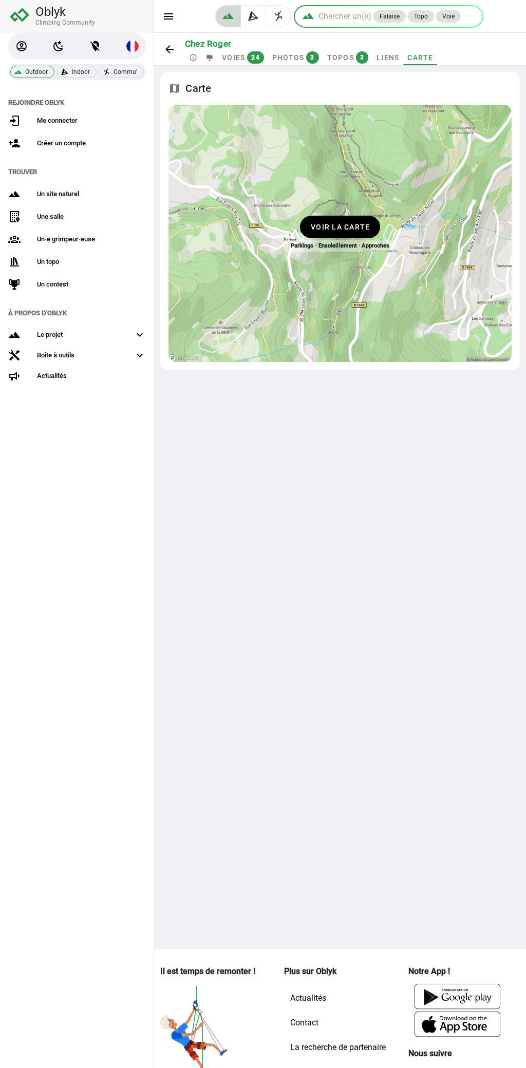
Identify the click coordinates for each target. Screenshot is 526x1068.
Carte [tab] (420, 57)
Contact (304, 1022)
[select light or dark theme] (58, 46)
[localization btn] (95, 46)
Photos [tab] (293, 57)
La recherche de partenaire (338, 1047)
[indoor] (253, 16)
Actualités (308, 998)
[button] (21, 46)
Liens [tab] (388, 57)
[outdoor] (228, 16)
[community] (278, 16)
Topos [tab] (346, 57)
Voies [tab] (241, 57)
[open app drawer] (168, 16)
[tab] (193, 57)
